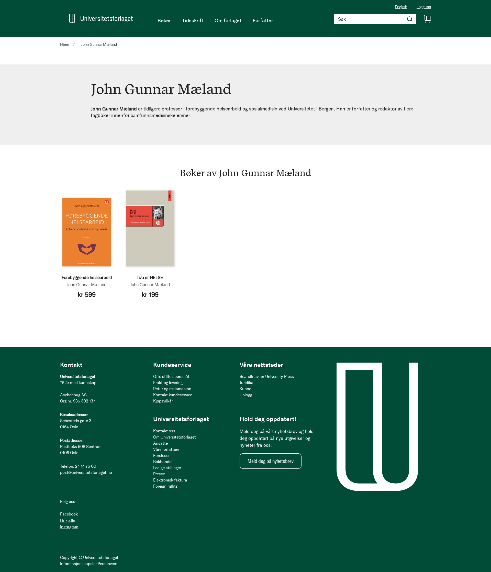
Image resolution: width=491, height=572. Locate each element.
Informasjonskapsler (78, 563)
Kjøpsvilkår (163, 401)
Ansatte (160, 443)
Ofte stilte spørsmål (171, 376)
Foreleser (161, 455)
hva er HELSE (150, 277)
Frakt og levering (168, 382)
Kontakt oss (164, 431)
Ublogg (246, 394)
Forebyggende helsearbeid (87, 277)
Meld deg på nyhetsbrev (271, 461)
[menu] (215, 20)
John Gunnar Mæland (87, 284)
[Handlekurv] (427, 19)
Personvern (107, 563)
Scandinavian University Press (267, 376)
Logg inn (424, 7)
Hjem (65, 44)
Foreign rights (165, 486)
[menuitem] (164, 20)
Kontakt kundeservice (172, 394)
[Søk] (410, 19)
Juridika (246, 382)
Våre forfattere (166, 449)
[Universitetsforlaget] (101, 18)
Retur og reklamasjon (172, 388)
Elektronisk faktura (170, 480)
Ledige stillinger (167, 467)
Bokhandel (162, 461)
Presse (159, 474)
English (401, 7)
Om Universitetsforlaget (174, 437)
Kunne (245, 388)
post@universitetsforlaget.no (86, 472)
